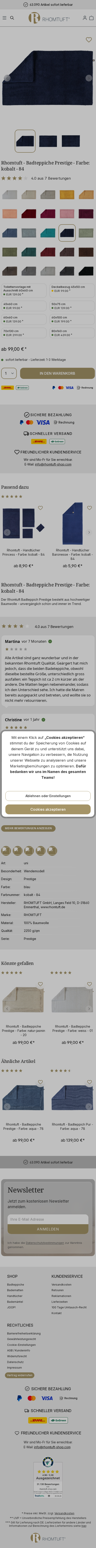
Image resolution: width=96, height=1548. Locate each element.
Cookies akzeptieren (48, 809)
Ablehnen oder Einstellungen (48, 796)
